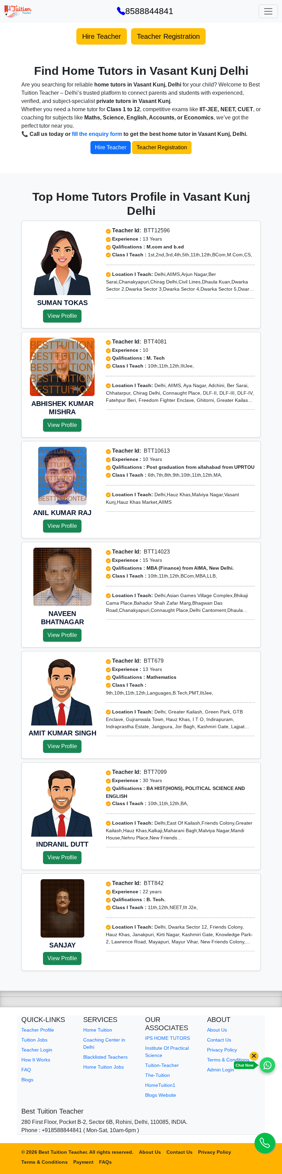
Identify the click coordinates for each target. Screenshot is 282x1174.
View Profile (62, 316)
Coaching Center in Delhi (104, 1043)
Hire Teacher (101, 36)
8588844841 (149, 11)
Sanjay (62, 945)
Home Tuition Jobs (103, 1067)
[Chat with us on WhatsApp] (267, 1065)
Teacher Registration (168, 36)
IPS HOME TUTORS (167, 1038)
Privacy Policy (222, 1050)
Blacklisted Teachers (105, 1057)
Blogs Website (160, 1095)
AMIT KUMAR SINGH (62, 733)
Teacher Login (36, 1050)
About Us (217, 1030)
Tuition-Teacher (162, 1065)
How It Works (35, 1059)
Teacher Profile (37, 1030)
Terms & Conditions (228, 1059)
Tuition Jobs (34, 1040)
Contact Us (219, 1040)
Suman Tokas (62, 302)
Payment (83, 1162)
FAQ (26, 1069)
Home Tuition (97, 1030)
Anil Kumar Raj (62, 512)
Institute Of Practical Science (167, 1051)
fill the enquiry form (97, 134)
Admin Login (220, 1069)
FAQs (105, 1162)
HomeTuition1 (160, 1085)
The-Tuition (157, 1075)
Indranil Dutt (62, 844)
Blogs (27, 1079)
